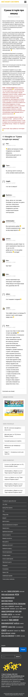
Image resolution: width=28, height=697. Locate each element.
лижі (21, 606)
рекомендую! (7, 623)
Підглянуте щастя (7, 562)
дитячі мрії (21, 591)
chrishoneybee (8, 471)
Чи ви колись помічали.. (8, 579)
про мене (14, 619)
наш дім (17, 608)
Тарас (7, 165)
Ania (7, 274)
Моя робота (5, 541)
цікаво (13, 633)
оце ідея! (17, 614)
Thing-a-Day (5, 514)
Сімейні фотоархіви (7, 575)
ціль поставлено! (7, 636)
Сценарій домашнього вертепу (13, 441)
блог (2, 591)
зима (2, 606)
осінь (14, 614)
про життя (4, 620)
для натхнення (7, 594)
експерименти (7, 597)
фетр (19, 630)
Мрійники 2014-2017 (7, 545)
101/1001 (4, 504)
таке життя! (10, 630)
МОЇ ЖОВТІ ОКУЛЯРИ (10, 2)
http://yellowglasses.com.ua (17, 676)
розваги (22, 623)
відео (5, 591)
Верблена (9, 195)
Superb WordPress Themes (16, 694)
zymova (8, 238)
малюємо (12, 608)
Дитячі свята (5, 521)
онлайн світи (6, 614)
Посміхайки (5, 569)
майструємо (5, 608)
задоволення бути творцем (13, 603)
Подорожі (4, 565)
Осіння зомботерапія (7, 558)
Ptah (7, 143)
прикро (21, 617)
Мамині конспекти (7, 538)
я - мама (17, 635)
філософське (5, 633)
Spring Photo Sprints (7, 507)
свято (4, 626)
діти (17, 594)
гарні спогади (13, 591)
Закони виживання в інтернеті (10, 524)
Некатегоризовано (7, 552)
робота (16, 623)
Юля (7, 260)
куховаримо (17, 606)
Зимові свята (5, 528)
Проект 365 (5, 572)
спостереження (19, 627)
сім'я (3, 630)
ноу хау (18, 611)
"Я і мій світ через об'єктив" (9, 501)
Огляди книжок (6, 555)
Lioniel (8, 308)
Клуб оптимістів (6, 535)
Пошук (3, 645)
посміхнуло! (16, 617)
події (10, 617)
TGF (3, 511)
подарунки (4, 617)
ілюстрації (23, 635)
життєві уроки (7, 601)
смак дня (11, 627)
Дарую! (4, 518)
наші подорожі (8, 611)
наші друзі (22, 608)
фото (23, 630)
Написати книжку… (7, 548)
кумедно (11, 606)
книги (6, 606)
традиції (16, 630)
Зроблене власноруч (7, 531)
